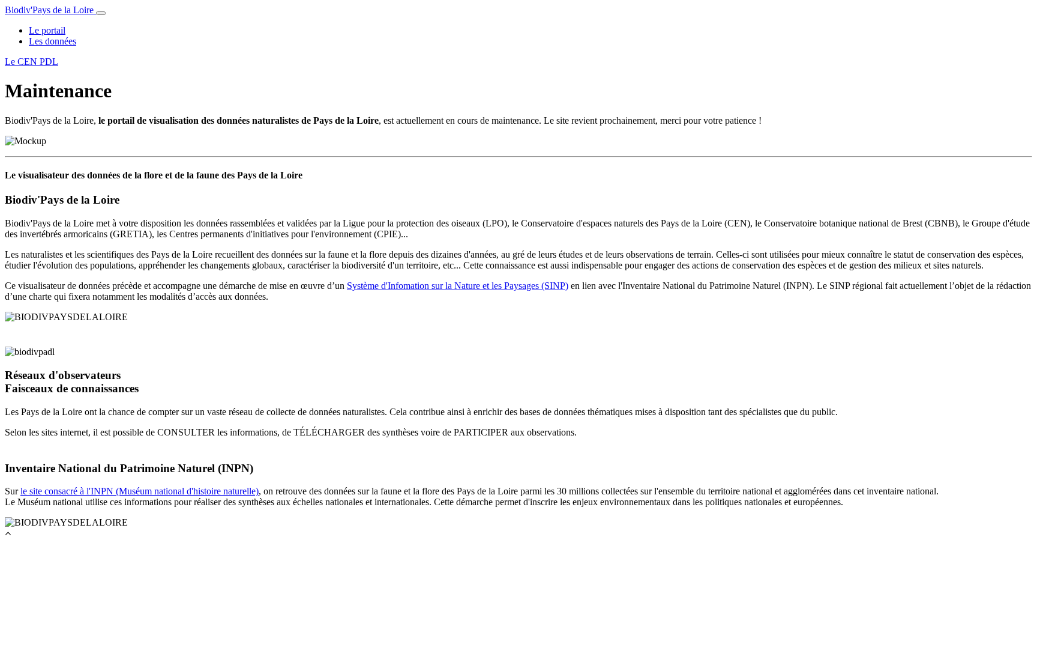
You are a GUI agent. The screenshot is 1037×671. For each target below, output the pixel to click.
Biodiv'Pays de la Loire (50, 10)
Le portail (47, 30)
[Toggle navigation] (101, 13)
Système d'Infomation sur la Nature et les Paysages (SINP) (457, 286)
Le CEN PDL (31, 61)
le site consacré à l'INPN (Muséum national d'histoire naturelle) (139, 491)
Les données (52, 41)
